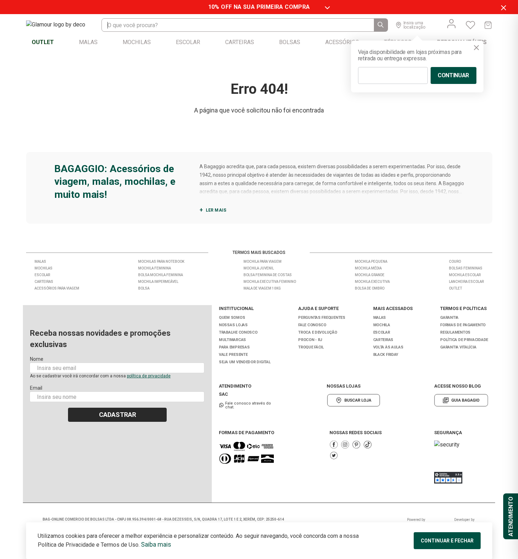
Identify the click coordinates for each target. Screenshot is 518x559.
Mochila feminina (154, 268)
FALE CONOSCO (312, 325)
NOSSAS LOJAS (233, 325)
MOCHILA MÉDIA (368, 268)
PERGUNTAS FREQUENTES (321, 318)
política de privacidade (149, 375)
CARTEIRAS (383, 340)
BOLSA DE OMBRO (369, 288)
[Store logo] (62, 25)
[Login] (451, 23)
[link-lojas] (354, 400)
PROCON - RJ (310, 340)
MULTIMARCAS (232, 340)
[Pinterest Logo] (356, 444)
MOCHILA (381, 325)
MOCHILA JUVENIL (258, 268)
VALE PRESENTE (233, 355)
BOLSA (143, 288)
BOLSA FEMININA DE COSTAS (267, 275)
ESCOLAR (381, 332)
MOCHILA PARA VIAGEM (262, 261)
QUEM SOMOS (232, 318)
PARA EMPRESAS (234, 347)
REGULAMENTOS (455, 332)
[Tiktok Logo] (367, 444)
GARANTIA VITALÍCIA (458, 347)
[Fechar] (476, 48)
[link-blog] (461, 400)
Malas (40, 261)
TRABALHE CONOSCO (238, 332)
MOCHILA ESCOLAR (465, 275)
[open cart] (488, 25)
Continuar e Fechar (447, 540)
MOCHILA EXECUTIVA (372, 282)
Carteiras (44, 282)
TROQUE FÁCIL (311, 347)
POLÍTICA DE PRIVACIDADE (464, 340)
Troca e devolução (317, 332)
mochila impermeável (158, 282)
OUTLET (455, 288)
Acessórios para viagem (57, 288)
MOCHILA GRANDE (369, 275)
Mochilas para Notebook (161, 261)
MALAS (379, 318)
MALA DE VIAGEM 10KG (262, 288)
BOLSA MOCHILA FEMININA (160, 275)
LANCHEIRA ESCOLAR (466, 282)
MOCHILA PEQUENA (371, 261)
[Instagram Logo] (345, 444)
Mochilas (44, 268)
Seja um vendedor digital (244, 362)
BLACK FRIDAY (386, 355)
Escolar (42, 275)
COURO (455, 261)
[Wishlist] (470, 25)
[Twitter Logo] (333, 455)
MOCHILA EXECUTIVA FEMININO (269, 282)
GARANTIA (449, 318)
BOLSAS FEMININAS (465, 268)
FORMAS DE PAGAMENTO (463, 325)
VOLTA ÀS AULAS (388, 347)
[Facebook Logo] (333, 444)
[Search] (381, 25)
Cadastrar (117, 414)
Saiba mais (156, 544)
